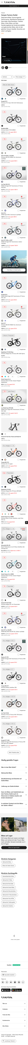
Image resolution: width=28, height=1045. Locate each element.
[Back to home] (9, 2)
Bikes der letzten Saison (8, 865)
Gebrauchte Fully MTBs (8, 898)
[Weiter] (6, 67)
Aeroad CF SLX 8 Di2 (6, 602)
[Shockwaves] (8, 514)
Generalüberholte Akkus (8, 876)
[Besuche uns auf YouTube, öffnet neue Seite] (10, 982)
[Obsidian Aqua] (2, 571)
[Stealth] (2, 460)
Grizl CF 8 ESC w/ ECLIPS (7, 155)
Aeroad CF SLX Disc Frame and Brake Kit (11, 436)
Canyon (3, 12)
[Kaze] (5, 600)
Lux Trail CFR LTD (5, 184)
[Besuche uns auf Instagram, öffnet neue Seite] (6, 982)
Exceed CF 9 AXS (5, 740)
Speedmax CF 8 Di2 (6, 489)
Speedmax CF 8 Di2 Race (7, 352)
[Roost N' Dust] (5, 683)
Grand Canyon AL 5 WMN (7, 516)
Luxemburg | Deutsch (9, 1041)
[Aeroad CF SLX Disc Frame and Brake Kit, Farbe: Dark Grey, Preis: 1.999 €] (14, 425)
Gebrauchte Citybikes (8, 906)
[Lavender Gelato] (5, 321)
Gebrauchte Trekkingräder (9, 902)
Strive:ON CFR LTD (5, 545)
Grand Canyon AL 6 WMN (7, 574)
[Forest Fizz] (2, 627)
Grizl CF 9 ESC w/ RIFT (6, 240)
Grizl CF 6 (3, 213)
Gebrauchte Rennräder (8, 883)
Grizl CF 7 (3, 323)
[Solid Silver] (5, 434)
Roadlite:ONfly (4, 128)
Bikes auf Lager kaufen (14, 847)
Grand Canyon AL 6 (6, 379)
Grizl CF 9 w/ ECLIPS (6, 630)
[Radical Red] (2, 377)
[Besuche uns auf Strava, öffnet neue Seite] (14, 982)
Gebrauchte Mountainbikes (9, 891)
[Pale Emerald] (5, 514)
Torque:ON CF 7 (5, 686)
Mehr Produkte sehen (14, 752)
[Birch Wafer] (5, 153)
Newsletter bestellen (9, 975)
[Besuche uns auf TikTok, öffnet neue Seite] (19, 982)
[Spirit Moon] (5, 349)
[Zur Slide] (13, 67)
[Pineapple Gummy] (2, 210)
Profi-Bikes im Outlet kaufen (14, 270)
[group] (14, 53)
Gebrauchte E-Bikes (7, 880)
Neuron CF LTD (4, 657)
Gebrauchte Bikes (7, 862)
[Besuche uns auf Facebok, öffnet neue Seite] (2, 982)
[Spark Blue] (5, 377)
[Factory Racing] (2, 514)
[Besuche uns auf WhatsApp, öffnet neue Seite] (23, 982)
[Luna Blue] (5, 571)
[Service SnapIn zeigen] (26, 522)
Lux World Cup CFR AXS (7, 408)
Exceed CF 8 (4, 101)
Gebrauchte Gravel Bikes (8, 887)
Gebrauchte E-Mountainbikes (10, 894)
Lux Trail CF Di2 (5, 713)
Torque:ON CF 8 (5, 462)
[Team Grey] (8, 377)
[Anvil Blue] (5, 99)
